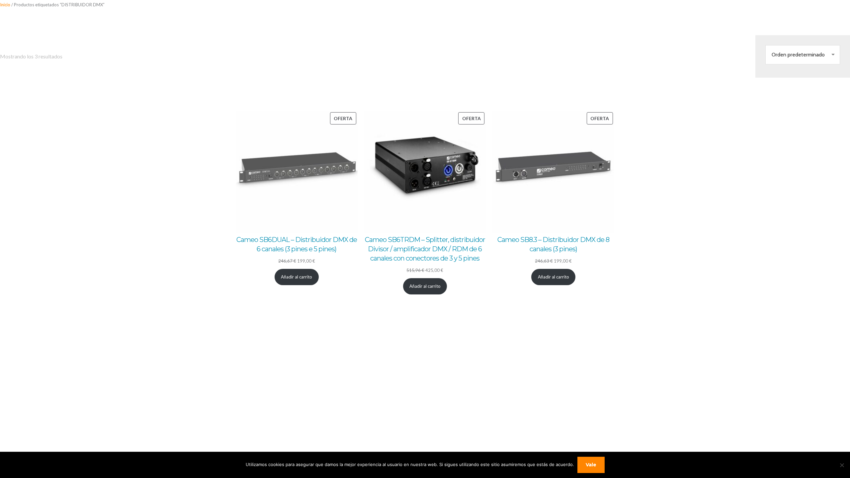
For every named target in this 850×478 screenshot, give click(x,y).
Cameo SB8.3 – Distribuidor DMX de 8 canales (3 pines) (553, 244)
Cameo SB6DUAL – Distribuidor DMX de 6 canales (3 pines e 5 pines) (296, 244)
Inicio (5, 4)
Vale (591, 465)
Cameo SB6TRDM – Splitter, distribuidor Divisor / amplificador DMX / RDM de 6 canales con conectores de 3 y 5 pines (425, 249)
